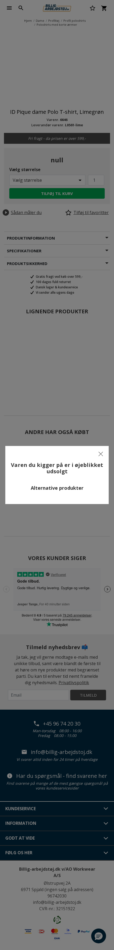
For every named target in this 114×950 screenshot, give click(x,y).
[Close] (101, 454)
